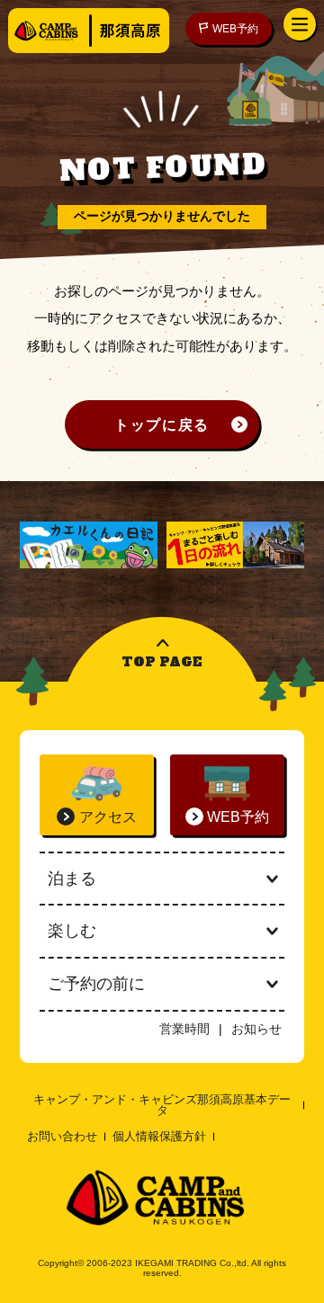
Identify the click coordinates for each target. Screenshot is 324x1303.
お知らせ (256, 1029)
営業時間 (184, 1029)
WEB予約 (235, 28)
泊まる (72, 879)
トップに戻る (162, 424)
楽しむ (72, 931)
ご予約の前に (96, 984)
